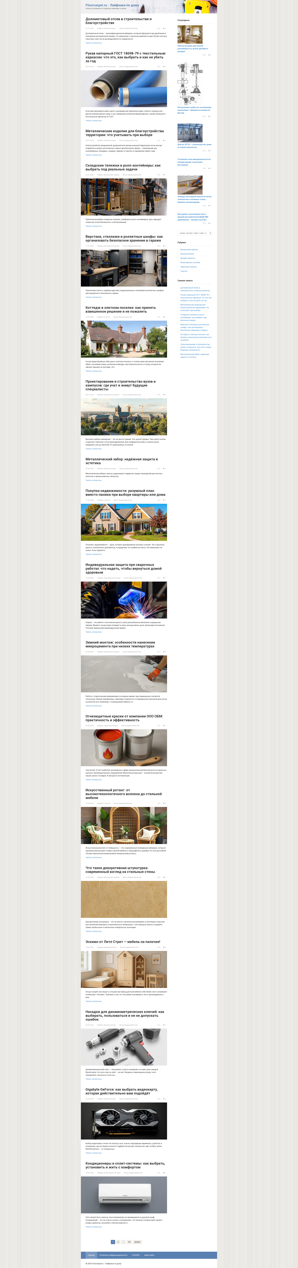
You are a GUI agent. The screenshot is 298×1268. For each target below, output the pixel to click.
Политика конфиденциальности (113, 1255)
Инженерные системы (112, 578)
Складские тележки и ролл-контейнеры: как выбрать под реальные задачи (193, 317)
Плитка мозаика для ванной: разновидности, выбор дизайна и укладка (193, 49)
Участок (107, 317)
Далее (137, 1242)
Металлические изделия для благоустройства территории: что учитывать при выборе (194, 307)
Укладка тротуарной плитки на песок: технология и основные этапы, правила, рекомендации (195, 199)
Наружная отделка (111, 725)
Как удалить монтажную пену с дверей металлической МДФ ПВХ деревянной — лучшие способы (193, 217)
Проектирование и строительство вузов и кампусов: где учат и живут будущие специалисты (196, 347)
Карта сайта (149, 1255)
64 (129, 1242)
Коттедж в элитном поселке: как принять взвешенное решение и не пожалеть (196, 337)
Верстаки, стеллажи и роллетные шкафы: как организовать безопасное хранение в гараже (194, 327)
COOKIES (136, 1255)
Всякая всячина (110, 28)
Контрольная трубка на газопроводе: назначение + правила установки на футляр (195, 110)
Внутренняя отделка (111, 175)
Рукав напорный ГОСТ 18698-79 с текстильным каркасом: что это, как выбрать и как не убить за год (196, 298)
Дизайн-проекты (110, 947)
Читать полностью (94, 43)
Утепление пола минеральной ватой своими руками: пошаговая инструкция (194, 162)
